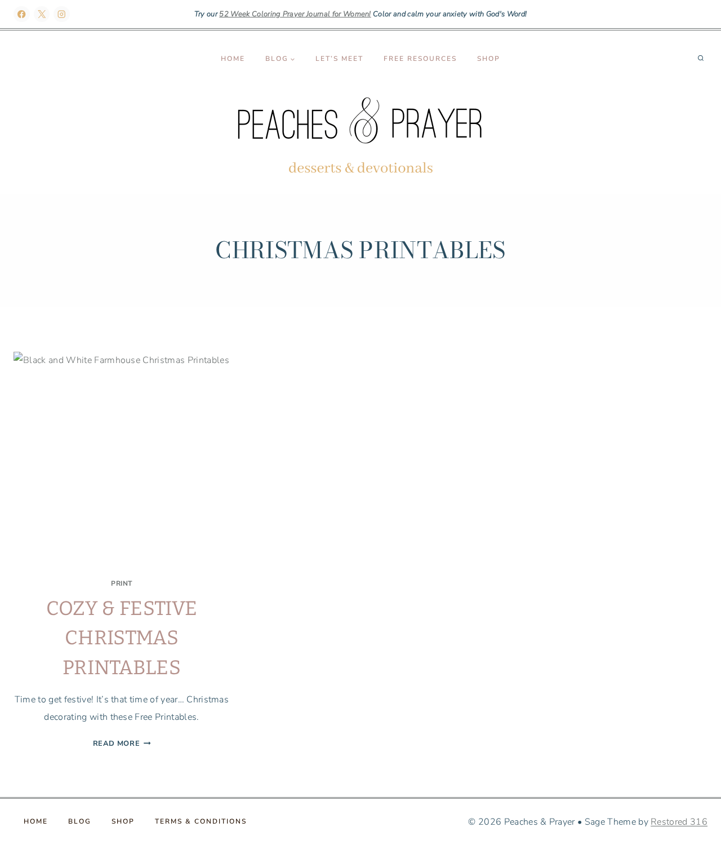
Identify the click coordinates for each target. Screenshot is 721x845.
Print (121, 583)
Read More (122, 743)
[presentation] (122, 460)
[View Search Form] (700, 58)
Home (233, 58)
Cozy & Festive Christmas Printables (121, 637)
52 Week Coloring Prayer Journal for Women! (295, 14)
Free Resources (420, 58)
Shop (488, 58)
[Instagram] (62, 14)
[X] (42, 14)
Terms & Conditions (201, 821)
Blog (79, 821)
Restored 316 (679, 822)
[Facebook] (22, 14)
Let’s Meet (339, 58)
